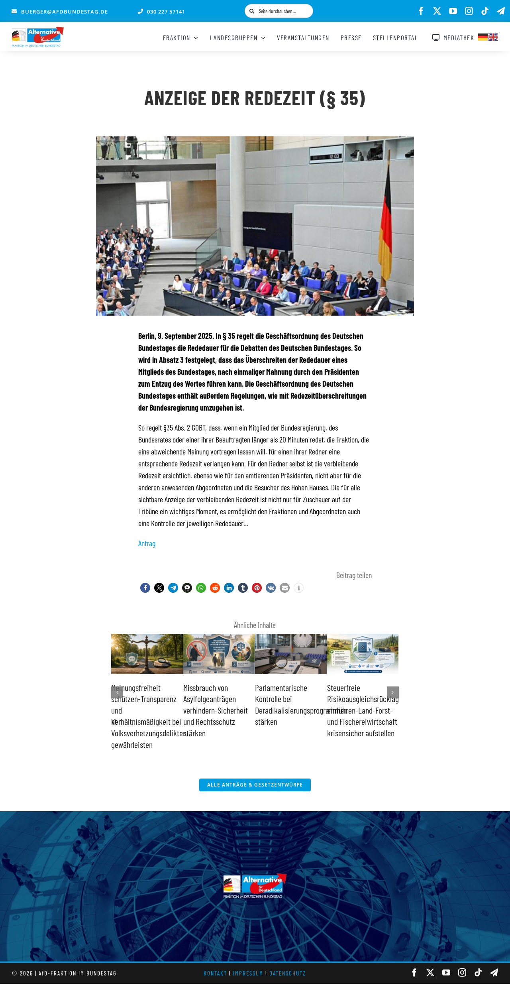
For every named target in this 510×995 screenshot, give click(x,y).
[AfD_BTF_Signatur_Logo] (38, 30)
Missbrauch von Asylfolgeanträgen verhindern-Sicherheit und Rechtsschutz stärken (171, 710)
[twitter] (437, 11)
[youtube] (453, 11)
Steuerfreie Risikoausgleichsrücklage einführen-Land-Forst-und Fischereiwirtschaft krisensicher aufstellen (321, 710)
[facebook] (421, 11)
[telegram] (501, 11)
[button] (145, 588)
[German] (483, 36)
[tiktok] (485, 11)
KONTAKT (215, 973)
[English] (493, 36)
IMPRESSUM (248, 973)
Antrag (146, 543)
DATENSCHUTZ (287, 973)
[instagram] (469, 11)
